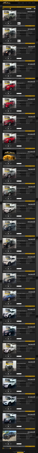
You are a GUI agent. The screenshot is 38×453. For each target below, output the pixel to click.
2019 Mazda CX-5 (21, 380)
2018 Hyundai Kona (21, 118)
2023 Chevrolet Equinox (22, 415)
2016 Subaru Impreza (24, 293)
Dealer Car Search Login (15, 451)
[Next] (10, 8)
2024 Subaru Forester (22, 310)
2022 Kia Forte (20, 65)
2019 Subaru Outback (23, 328)
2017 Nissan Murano (21, 223)
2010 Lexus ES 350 (21, 205)
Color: (17, 14)
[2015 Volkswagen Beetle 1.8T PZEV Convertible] (9, 50)
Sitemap (19, 451)
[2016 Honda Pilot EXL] (9, 400)
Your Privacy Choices (22, 451)
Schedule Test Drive (9, 43)
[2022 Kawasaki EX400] (9, 365)
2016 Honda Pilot (21, 398)
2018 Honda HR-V (21, 83)
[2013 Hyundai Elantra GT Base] (9, 348)
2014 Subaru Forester (23, 188)
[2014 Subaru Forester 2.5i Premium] (9, 190)
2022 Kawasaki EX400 (21, 363)
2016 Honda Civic (21, 135)
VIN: (26, 14)
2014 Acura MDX (24, 258)
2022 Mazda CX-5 (22, 100)
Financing (30, 43)
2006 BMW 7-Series (21, 275)
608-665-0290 (17, 0)
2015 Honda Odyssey (22, 240)
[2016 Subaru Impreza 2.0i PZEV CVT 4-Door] (9, 295)
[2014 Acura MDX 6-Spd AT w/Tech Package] (9, 260)
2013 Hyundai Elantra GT (22, 345)
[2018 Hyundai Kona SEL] (9, 120)
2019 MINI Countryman (22, 170)
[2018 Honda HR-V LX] (9, 85)
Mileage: (27, 34)
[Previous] (3, 8)
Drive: (17, 34)
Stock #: (27, 18)
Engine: (27, 33)
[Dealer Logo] (6, 3)
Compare (10, 38)
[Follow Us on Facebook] (33, 0)
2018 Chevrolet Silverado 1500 (23, 433)
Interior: (18, 33)
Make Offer (20, 43)
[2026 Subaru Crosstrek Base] (9, 15)
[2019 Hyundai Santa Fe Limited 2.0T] (9, 155)
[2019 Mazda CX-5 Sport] (9, 383)
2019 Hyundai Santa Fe (23, 153)
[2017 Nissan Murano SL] (9, 225)
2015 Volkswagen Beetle (25, 48)
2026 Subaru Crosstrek (22, 13)
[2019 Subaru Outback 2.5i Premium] (9, 330)
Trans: (17, 18)
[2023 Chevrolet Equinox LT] (9, 418)
